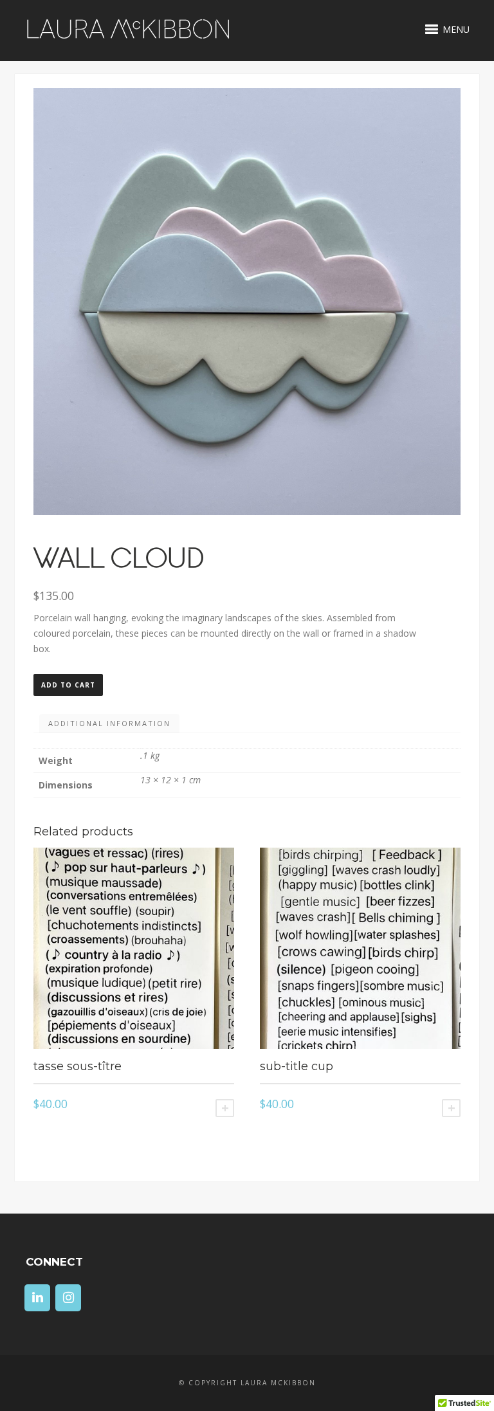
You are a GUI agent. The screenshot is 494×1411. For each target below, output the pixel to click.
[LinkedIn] (37, 1297)
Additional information (109, 723)
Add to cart (68, 684)
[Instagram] (68, 1297)
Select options (224, 1108)
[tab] (109, 723)
